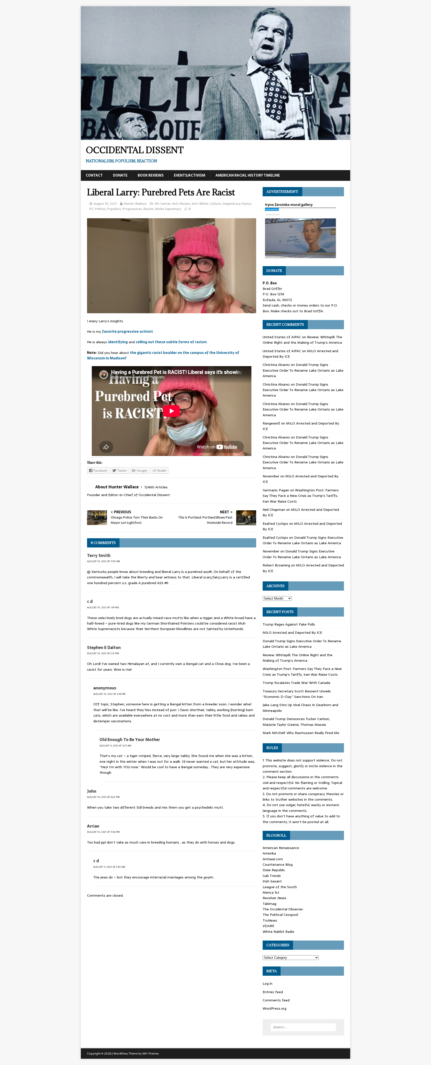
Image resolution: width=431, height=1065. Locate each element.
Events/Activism (189, 175)
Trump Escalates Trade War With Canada (296, 682)
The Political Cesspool (280, 914)
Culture (215, 203)
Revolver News (274, 898)
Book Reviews (151, 175)
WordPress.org (274, 1008)
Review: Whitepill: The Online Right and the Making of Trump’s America (302, 339)
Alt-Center (163, 203)
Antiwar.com (273, 859)
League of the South (280, 887)
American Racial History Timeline (248, 175)
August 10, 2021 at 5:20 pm (103, 797)
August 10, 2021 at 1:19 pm (103, 607)
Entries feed (273, 992)
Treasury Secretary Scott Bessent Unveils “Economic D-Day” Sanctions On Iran (297, 693)
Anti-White (200, 203)
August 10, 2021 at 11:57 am (103, 561)
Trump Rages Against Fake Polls (289, 624)
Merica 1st (271, 892)
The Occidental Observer (283, 909)
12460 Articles (156, 487)
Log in (267, 983)
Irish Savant (272, 881)
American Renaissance (281, 848)
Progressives (132, 209)
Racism (148, 209)
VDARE (268, 926)
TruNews (270, 920)
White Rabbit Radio (278, 931)
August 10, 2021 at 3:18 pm (109, 694)
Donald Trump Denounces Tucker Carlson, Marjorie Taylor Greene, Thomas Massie (296, 721)
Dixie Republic (274, 870)
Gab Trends (272, 875)
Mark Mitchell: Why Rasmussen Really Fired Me (301, 733)
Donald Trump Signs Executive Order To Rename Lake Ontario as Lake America (303, 370)
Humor (246, 203)
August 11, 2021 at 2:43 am (109, 867)
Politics (100, 209)
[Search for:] (303, 1027)
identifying (118, 342)
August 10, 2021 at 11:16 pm (103, 832)
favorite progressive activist (127, 331)
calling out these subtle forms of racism (171, 342)
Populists (114, 209)
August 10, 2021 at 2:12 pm (103, 653)
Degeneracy (231, 203)
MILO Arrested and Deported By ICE (292, 632)
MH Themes (150, 1053)
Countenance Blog (278, 864)
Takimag (269, 903)
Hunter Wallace (135, 203)
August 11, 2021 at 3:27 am (115, 746)
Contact (94, 175)
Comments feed (276, 1000)
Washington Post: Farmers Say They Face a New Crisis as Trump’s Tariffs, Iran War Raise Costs (301, 495)
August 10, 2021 (105, 203)
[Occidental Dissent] (215, 137)
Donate (120, 175)
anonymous (104, 688)
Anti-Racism (181, 203)
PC (92, 209)
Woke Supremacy (168, 209)
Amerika (269, 853)
